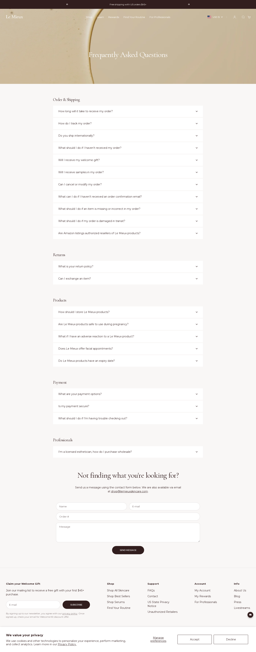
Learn (100, 17)
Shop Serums (116, 602)
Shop (89, 17)
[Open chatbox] (250, 615)
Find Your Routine (134, 17)
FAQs (151, 590)
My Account (202, 590)
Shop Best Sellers (118, 596)
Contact (152, 596)
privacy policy (69, 613)
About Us (240, 590)
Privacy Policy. (67, 644)
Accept (194, 639)
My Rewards (203, 596)
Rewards (113, 17)
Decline (231, 639)
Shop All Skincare (118, 590)
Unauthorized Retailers (162, 612)
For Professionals (160, 17)
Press (237, 602)
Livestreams (242, 608)
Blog (237, 596)
